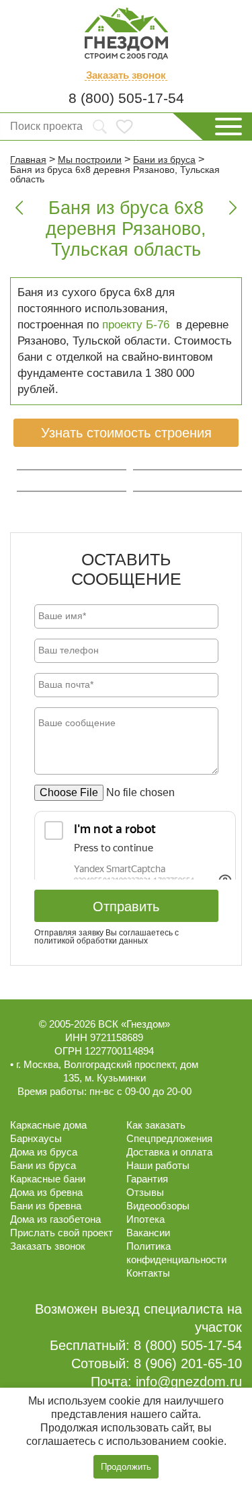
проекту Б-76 (135, 324)
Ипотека (145, 1219)
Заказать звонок (126, 75)
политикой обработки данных (91, 941)
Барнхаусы (36, 1138)
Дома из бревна (46, 1192)
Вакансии (148, 1232)
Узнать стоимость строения (126, 432)
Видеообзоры (158, 1205)
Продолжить (126, 1467)
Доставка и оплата (169, 1152)
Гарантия (147, 1178)
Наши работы (158, 1165)
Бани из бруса (43, 1165)
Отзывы (145, 1192)
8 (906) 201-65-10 (188, 1363)
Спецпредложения (169, 1138)
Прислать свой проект (61, 1232)
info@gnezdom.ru (189, 1381)
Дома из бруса (43, 1152)
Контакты (148, 1273)
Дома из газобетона (55, 1219)
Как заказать (155, 1125)
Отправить (126, 906)
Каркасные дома (48, 1125)
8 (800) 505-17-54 (126, 98)
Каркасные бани (47, 1178)
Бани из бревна (45, 1205)
